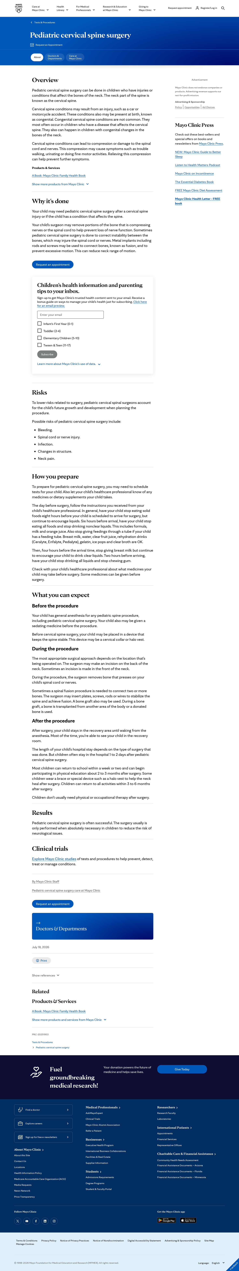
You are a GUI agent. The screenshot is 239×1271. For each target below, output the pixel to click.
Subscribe (47, 354)
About (37, 57)
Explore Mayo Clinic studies (54, 858)
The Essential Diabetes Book (194, 182)
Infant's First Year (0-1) (58, 324)
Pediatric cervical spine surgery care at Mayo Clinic (66, 890)
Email (42, 321)
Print (43, 960)
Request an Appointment (49, 44)
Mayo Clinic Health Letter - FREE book (197, 201)
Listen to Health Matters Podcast (197, 165)
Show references (43, 975)
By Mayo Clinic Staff (45, 881)
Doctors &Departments (55, 57)
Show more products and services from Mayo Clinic (67, 1020)
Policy (178, 107)
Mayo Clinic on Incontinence (194, 173)
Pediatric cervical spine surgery (80, 34)
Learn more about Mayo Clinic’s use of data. (66, 364)
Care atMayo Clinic (75, 57)
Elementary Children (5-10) (61, 338)
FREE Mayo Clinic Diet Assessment (198, 190)
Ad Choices (208, 107)
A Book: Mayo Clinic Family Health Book (59, 175)
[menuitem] (37, 57)
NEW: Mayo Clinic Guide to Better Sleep (198, 154)
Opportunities (192, 107)
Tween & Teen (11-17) (57, 345)
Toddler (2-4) (52, 331)
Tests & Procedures (44, 22)
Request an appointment (53, 264)
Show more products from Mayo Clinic (58, 184)
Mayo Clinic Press (211, 143)
